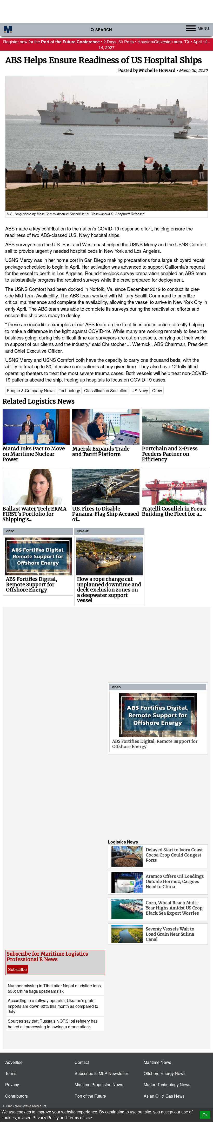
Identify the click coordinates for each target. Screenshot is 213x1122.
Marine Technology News (167, 1084)
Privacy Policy (45, 1118)
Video (10, 531)
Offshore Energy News (164, 1073)
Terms (10, 1073)
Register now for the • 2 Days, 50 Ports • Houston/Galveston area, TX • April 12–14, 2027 (106, 44)
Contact (82, 1062)
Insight (83, 531)
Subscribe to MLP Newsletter (101, 1073)
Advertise (14, 1062)
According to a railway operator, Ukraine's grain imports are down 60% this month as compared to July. (53, 1006)
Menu (203, 28)
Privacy (12, 1084)
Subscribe (17, 969)
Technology (69, 390)
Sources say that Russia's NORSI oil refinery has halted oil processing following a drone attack (53, 1023)
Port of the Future (90, 1096)
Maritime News (157, 1062)
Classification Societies (105, 390)
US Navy (139, 390)
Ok (205, 1115)
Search (103, 29)
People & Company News (31, 390)
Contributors (16, 1096)
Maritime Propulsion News (99, 1084)
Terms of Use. (80, 1118)
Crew (157, 390)
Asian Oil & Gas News (164, 1096)
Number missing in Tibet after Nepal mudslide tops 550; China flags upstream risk (54, 988)
